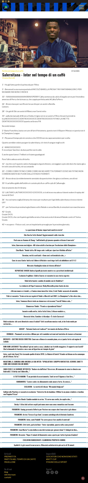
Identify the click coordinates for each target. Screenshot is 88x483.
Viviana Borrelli (8, 78)
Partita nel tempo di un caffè (12, 71)
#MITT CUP (51, 459)
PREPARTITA (10, 456)
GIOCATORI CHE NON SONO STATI (61, 456)
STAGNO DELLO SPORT (56, 462)
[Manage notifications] (83, 478)
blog (6, 472)
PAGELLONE (9, 462)
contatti (7, 477)
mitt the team (10, 474)
